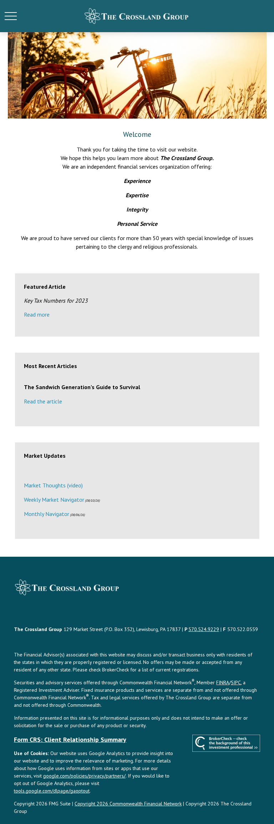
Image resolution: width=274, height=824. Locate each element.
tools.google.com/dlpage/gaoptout (52, 791)
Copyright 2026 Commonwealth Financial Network (128, 803)
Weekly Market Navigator (54, 499)
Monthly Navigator (46, 513)
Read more (37, 314)
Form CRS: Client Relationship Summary (70, 739)
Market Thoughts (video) (53, 485)
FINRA (222, 682)
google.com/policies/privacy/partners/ (84, 776)
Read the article (43, 401)
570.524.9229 (203, 629)
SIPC (236, 682)
